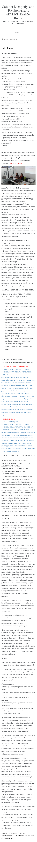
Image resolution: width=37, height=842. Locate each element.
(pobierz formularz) (15, 163)
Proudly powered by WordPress (12, 836)
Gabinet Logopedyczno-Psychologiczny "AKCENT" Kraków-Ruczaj (18, 12)
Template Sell (8, 838)
